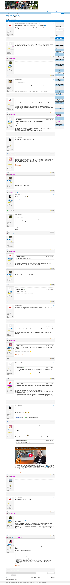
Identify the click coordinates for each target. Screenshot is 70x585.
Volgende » (13, 19)
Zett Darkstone (58, 42)
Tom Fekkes (9, 180)
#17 (53, 324)
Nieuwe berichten (22, 582)
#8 (53, 157)
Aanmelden (14, 13)
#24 (53, 497)
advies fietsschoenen (59, 49)
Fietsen (18, 15)
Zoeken (54, 11)
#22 (53, 425)
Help (63, 11)
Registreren (18, 13)
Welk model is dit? (59, 40)
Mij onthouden (59, 33)
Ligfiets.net (49, 11)
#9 (53, 176)
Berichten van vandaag (28, 582)
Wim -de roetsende (59, 88)
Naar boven (12, 582)
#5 (53, 98)
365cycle (18, 39)
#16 (53, 305)
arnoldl (58, 62)
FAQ (25, 520)
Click (45, 25)
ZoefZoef (10, 121)
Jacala (60, 108)
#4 (53, 79)
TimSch (9, 84)
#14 (53, 270)
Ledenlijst (58, 11)
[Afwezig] (12, 161)
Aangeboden (15, 15)
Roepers (9, 65)
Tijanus (58, 100)
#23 (53, 478)
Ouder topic (9, 572)
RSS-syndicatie (44, 582)
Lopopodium (9, 291)
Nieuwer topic (14, 572)
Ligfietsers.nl (8, 582)
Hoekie (9, 483)
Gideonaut (10, 28)
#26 (53, 539)
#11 (53, 214)
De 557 (46, 466)
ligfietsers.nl (7, 15)
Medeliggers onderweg (59, 45)
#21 (53, 405)
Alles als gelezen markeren (37, 582)
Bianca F (58, 111)
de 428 (43, 465)
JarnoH (58, 73)
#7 (53, 137)
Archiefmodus (16, 582)
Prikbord (11, 15)
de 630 (23, 468)
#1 (53, 23)
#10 (53, 194)
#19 (53, 362)
